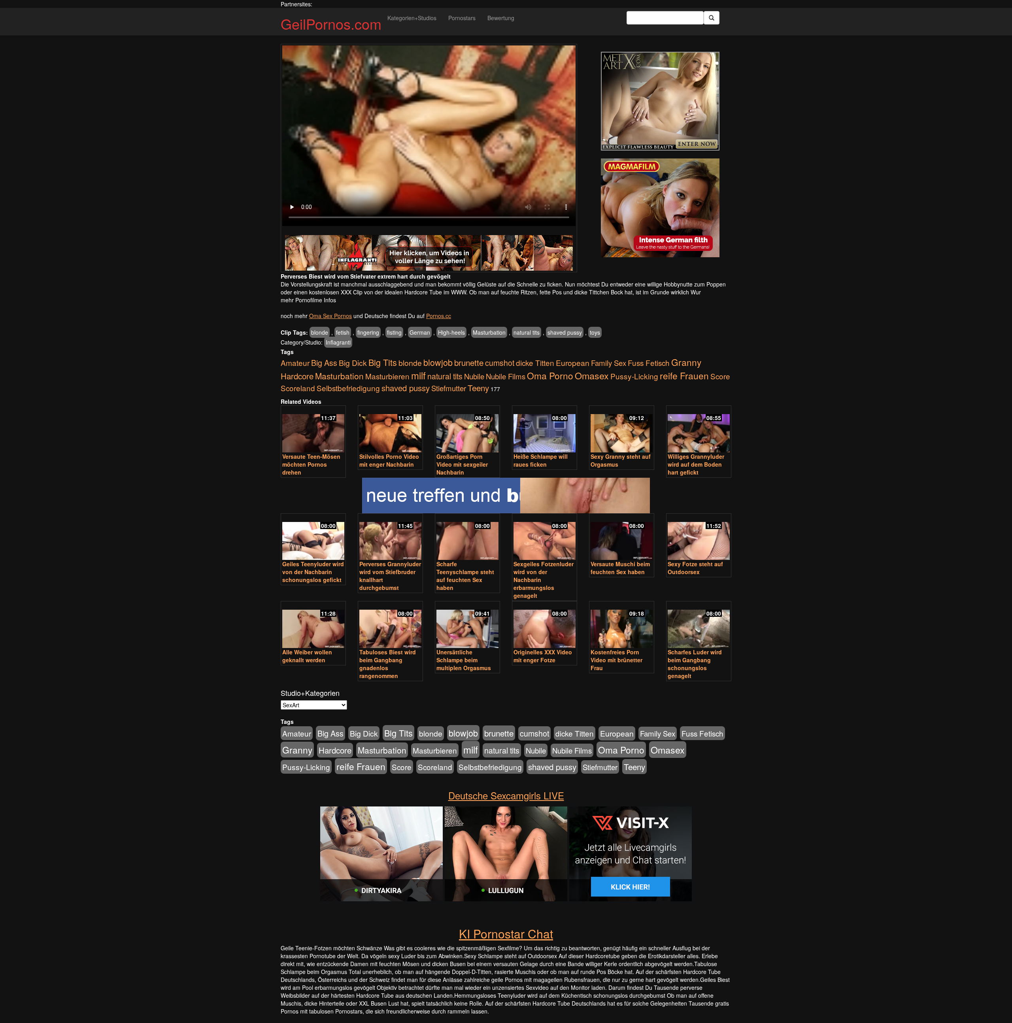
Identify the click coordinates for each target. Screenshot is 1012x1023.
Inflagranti (338, 342)
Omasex (592, 375)
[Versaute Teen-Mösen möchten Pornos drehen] (313, 429)
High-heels (451, 332)
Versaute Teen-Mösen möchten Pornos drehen (311, 464)
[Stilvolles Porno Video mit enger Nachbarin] (390, 429)
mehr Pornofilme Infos (308, 300)
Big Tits (382, 362)
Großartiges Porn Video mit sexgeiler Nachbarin (462, 464)
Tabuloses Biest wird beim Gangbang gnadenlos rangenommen (387, 664)
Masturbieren (387, 376)
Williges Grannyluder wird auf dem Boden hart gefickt (696, 464)
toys (595, 332)
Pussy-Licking (634, 376)
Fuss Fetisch (649, 362)
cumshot (499, 362)
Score (720, 376)
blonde (319, 332)
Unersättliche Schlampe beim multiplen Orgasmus (463, 660)
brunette (468, 362)
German (420, 332)
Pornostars (462, 18)
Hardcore (297, 376)
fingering (368, 332)
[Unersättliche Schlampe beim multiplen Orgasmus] (467, 625)
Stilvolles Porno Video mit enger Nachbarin (389, 460)
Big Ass (324, 362)
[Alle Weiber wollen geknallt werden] (313, 625)
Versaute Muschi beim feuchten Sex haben (620, 568)
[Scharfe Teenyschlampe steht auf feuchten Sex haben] (467, 537)
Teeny (478, 388)
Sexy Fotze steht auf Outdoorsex (695, 568)
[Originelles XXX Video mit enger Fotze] (545, 625)
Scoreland (298, 387)
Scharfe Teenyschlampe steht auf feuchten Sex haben (465, 576)
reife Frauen (684, 375)
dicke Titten (535, 362)
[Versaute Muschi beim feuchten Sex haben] (622, 537)
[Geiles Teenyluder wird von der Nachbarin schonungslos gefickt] (313, 537)
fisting (394, 332)
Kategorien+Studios (411, 18)
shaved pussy (565, 332)
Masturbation (489, 332)
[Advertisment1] (660, 101)
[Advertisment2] (660, 207)
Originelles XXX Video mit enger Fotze (543, 656)
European (572, 362)
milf (418, 375)
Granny (686, 362)
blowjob (438, 362)
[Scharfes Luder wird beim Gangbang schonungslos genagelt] (699, 625)
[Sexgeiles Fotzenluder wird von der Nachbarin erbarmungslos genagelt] (545, 537)
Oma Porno (550, 375)
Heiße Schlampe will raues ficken (541, 460)
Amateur (295, 362)
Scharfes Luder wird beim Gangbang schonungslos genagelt (695, 664)
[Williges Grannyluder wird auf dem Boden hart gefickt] (699, 429)
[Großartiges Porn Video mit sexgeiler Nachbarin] (467, 429)
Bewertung (500, 18)
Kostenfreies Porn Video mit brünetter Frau (616, 660)
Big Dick (353, 362)
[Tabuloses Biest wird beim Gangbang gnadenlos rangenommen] (390, 625)
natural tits (527, 332)
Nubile (474, 376)
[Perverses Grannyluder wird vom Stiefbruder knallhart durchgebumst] (390, 537)
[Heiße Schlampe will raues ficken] (545, 429)
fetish (342, 332)
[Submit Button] (711, 17)
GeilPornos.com (331, 23)
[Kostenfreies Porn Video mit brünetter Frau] (622, 625)
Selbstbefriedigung (348, 387)
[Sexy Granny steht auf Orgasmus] (622, 429)
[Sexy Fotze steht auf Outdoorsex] (699, 537)
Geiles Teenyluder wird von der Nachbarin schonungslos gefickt (313, 572)
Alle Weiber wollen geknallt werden (307, 656)
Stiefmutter (448, 388)
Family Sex (608, 363)
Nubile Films (505, 376)
